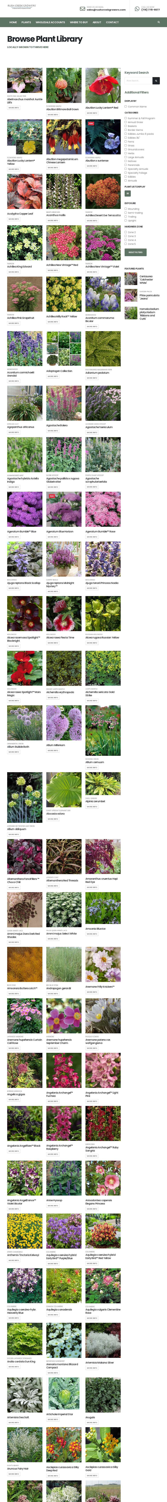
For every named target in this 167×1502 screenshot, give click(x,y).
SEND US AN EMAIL (95, 7)
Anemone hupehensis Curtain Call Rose (24, 1041)
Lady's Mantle (91, 689)
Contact (112, 22)
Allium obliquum (16, 829)
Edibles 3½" (133, 137)
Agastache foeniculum (99, 427)
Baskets (132, 126)
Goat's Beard (13, 1465)
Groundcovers (135, 149)
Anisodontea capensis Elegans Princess (98, 1202)
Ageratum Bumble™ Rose (100, 531)
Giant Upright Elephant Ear (58, 810)
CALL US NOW (147, 7)
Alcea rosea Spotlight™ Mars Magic (24, 693)
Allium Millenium (55, 745)
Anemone (50, 1037)
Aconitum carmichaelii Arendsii (20, 374)
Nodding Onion (92, 759)
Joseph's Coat (52, 877)
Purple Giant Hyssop (94, 475)
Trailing (131, 216)
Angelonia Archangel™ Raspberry (59, 1147)
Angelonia (90, 1144)
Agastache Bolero (57, 425)
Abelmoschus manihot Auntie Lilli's (24, 101)
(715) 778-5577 (150, 9)
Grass (130, 145)
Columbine (50, 1252)
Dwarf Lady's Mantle (55, 689)
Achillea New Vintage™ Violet (102, 266)
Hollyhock (11, 634)
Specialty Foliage (137, 173)
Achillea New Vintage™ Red (62, 265)
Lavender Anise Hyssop (95, 424)
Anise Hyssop (54, 1200)
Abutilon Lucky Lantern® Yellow (21, 162)
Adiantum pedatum (97, 372)
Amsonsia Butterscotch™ (22, 988)
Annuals (132, 180)
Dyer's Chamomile (15, 1252)
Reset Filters (136, 252)
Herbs (130, 153)
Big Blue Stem (52, 985)
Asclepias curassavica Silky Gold (101, 1468)
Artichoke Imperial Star (59, 1414)
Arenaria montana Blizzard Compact (62, 1366)
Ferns (130, 141)
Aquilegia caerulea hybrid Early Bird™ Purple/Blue (61, 1256)
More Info (14, 107)
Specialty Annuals (137, 169)
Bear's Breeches (53, 212)
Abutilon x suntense (96, 160)
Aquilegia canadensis (59, 1309)
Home (13, 22)
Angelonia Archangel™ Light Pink (101, 1094)
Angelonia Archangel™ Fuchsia (59, 1094)
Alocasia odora (55, 813)
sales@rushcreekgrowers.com (106, 9)
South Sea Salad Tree (16, 96)
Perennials (133, 165)
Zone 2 (131, 232)
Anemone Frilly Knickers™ (99, 986)
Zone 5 (131, 244)
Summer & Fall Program (141, 118)
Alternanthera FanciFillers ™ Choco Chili (23, 880)
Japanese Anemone (15, 1037)
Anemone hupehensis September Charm (59, 1041)
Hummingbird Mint (15, 475)
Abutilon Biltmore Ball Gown (62, 109)
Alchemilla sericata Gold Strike (99, 693)
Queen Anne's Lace (15, 931)
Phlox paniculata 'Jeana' (149, 297)
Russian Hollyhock (93, 634)
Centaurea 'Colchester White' (146, 280)
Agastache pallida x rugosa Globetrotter (62, 480)
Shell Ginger (91, 798)
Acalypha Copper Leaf (20, 213)
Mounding (133, 209)
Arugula (90, 1417)
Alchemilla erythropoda (60, 692)
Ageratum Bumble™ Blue (21, 531)
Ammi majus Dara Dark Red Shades (23, 935)
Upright (131, 220)
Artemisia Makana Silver (99, 1362)
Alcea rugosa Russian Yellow (102, 637)
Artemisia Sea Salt (18, 1417)
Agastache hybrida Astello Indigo (23, 480)
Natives (131, 161)
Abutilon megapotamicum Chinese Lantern (62, 160)
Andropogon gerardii (58, 988)
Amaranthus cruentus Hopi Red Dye (101, 880)
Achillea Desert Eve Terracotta (103, 215)
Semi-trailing (135, 212)
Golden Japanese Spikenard (19, 1358)
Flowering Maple (53, 106)
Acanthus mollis (55, 215)
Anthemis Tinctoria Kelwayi (23, 1255)
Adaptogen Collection (59, 371)
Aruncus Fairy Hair (17, 1468)
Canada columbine (54, 1306)
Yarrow (88, 212)
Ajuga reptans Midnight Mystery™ (60, 584)
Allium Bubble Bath (18, 746)
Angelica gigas (16, 1094)
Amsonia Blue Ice (95, 928)
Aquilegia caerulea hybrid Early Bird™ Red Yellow (100, 1256)
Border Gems (135, 130)
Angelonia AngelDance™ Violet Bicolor (21, 1202)
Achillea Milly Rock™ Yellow (61, 316)
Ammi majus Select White (61, 933)
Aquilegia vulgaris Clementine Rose (103, 1311)
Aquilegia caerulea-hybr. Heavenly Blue (21, 1311)
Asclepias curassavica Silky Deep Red (62, 1468)
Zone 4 (131, 240)
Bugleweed (12, 580)
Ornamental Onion (15, 744)
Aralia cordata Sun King (21, 1361)
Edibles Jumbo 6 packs (140, 134)
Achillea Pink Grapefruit (20, 318)
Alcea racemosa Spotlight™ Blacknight (23, 639)
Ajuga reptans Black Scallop (23, 583)
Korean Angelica (14, 1091)
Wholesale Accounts (50, 22)
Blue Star (11, 985)
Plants (26, 22)
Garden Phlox (146, 292)
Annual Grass (135, 122)
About (97, 22)
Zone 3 (131, 236)
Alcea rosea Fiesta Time (60, 637)
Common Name (137, 106)
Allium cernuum (94, 762)
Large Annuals (135, 157)
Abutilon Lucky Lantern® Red (101, 107)
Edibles (131, 176)
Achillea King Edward (19, 266)
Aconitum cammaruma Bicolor (99, 319)
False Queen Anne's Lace (56, 930)
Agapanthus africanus (20, 427)
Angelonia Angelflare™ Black (23, 1145)
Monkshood (90, 315)
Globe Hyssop (52, 475)
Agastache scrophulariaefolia (96, 480)
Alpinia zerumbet (95, 801)
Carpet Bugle (52, 580)
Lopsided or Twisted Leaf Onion (21, 826)
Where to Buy (79, 22)
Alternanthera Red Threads (62, 880)
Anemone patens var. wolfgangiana (98, 1041)
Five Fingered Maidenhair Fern (98, 370)
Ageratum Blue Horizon (59, 531)
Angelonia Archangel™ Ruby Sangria (101, 1149)
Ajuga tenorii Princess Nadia (101, 583)
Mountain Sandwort (55, 1361)
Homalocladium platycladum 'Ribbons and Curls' (149, 313)
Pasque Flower (92, 1037)
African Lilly (12, 424)
